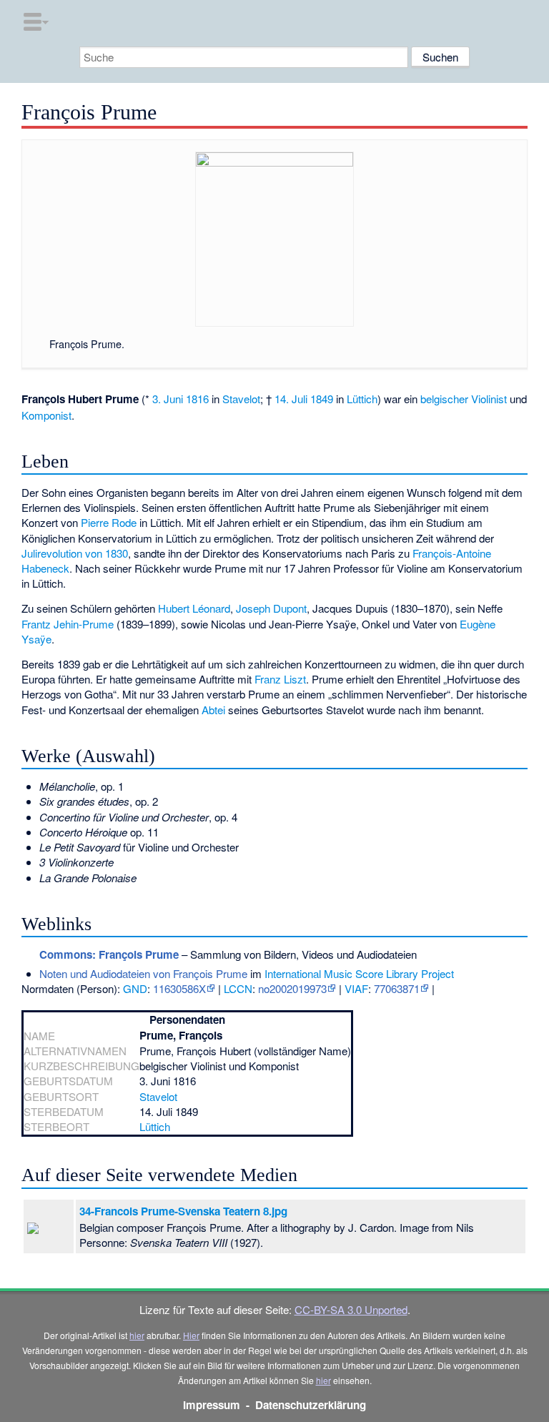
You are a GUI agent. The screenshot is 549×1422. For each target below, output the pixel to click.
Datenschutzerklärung (310, 1405)
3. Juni (167, 398)
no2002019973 (292, 988)
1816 (197, 398)
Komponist (46, 415)
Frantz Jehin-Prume (67, 623)
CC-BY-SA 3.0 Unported (351, 1309)
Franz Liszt (280, 678)
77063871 (397, 988)
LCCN (238, 988)
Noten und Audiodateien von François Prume (143, 973)
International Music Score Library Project (359, 973)
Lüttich (362, 398)
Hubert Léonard (194, 608)
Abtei (213, 709)
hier (136, 1335)
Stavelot (241, 398)
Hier (191, 1335)
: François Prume (109, 954)
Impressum (211, 1405)
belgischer (444, 398)
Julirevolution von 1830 (74, 553)
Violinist (489, 398)
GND (135, 988)
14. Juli (290, 398)
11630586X (179, 988)
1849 (321, 398)
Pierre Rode (109, 522)
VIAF (356, 988)
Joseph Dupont (271, 608)
